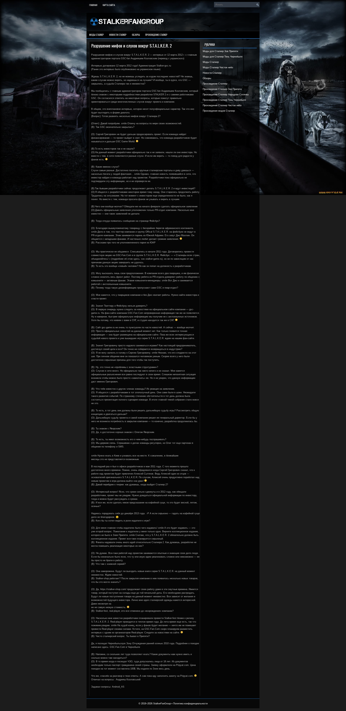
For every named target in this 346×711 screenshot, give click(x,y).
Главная (93, 4)
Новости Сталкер (118, 34)
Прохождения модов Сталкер (219, 110)
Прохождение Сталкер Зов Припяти (222, 89)
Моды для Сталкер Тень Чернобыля (222, 56)
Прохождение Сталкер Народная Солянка (226, 94)
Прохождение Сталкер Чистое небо (222, 105)
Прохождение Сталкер (156, 34)
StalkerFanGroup (162, 703)
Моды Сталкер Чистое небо (218, 67)
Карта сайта (109, 4)
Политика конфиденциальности (190, 703)
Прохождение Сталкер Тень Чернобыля (224, 100)
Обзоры (136, 34)
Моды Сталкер (96, 34)
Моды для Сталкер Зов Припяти (220, 51)
